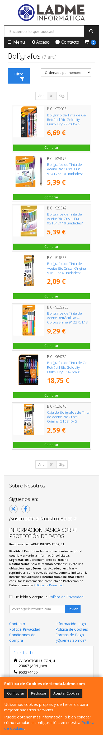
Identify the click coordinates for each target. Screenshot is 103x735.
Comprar (51, 147)
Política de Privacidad (49, 585)
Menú (18, 42)
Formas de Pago (69, 634)
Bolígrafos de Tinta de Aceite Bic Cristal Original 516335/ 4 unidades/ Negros (67, 270)
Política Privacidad (24, 629)
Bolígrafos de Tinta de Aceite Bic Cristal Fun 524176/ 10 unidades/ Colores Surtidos (65, 171)
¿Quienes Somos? (70, 640)
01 (52, 95)
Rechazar (38, 693)
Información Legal (71, 623)
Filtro (19, 73)
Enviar (73, 608)
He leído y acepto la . (49, 596)
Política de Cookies (71, 629)
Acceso (42, 42)
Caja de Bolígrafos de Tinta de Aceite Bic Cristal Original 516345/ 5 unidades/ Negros (68, 419)
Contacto (69, 42)
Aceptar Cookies (66, 693)
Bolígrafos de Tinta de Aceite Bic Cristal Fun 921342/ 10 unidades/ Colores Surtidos (65, 221)
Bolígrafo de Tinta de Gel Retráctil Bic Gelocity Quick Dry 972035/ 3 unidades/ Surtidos (67, 122)
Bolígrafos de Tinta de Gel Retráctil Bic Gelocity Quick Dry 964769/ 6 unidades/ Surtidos (67, 369)
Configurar (15, 693)
